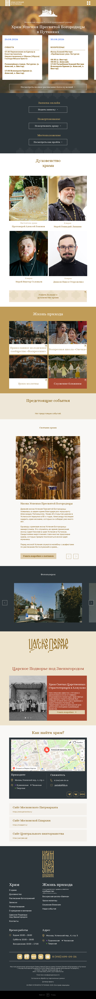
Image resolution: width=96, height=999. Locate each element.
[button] (88, 3)
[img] (48, 296)
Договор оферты (48, 982)
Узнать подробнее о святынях (38, 556)
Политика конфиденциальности (48, 975)
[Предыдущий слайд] (68, 556)
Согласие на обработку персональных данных (48, 978)
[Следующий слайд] (75, 556)
